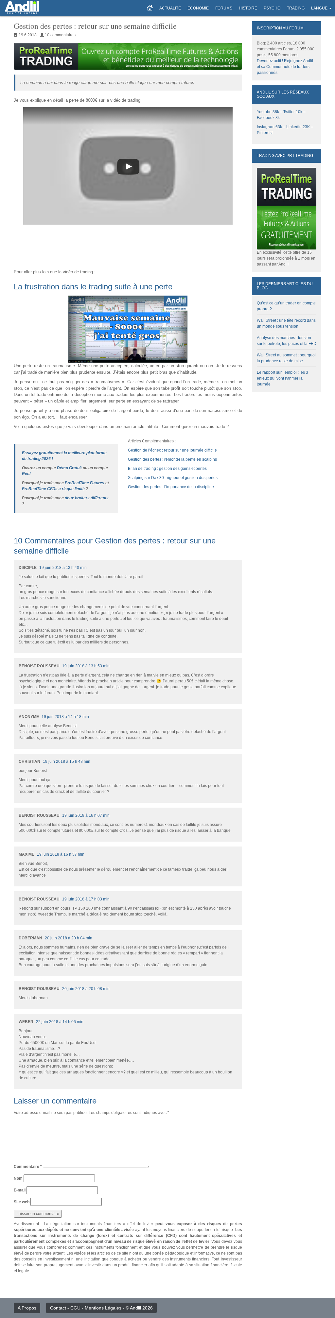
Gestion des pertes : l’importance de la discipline (171, 487)
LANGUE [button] (319, 8)
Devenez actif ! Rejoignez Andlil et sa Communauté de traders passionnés (285, 67)
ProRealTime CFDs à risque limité (53, 489)
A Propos (27, 1307)
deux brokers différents (87, 498)
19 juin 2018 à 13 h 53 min (86, 666)
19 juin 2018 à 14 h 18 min (65, 716)
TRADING (296, 8)
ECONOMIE (198, 8)
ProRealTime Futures (84, 483)
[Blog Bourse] (22, 8)
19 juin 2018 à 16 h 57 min (60, 854)
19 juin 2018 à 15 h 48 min (66, 761)
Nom (18, 1178)
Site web (21, 1202)
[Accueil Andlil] (150, 8)
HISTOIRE (248, 8)
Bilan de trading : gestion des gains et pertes (167, 468)
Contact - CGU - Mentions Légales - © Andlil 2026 (101, 1307)
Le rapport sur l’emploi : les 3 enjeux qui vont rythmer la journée (282, 378)
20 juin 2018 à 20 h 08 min (86, 988)
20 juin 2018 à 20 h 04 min (68, 938)
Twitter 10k (292, 112)
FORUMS (223, 8)
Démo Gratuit (69, 468)
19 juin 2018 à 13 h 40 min (63, 567)
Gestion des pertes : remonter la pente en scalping (172, 459)
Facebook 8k (268, 117)
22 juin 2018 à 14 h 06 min (59, 1021)
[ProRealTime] (128, 56)
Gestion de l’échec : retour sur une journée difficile (172, 450)
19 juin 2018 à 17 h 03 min (86, 899)
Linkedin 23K (298, 127)
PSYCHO (272, 8)
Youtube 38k (268, 112)
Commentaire (28, 1166)
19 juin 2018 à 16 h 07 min (86, 815)
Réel (26, 473)
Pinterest (265, 132)
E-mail (20, 1190)
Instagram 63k (269, 127)
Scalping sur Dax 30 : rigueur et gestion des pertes (173, 477)
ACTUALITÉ (170, 8)
